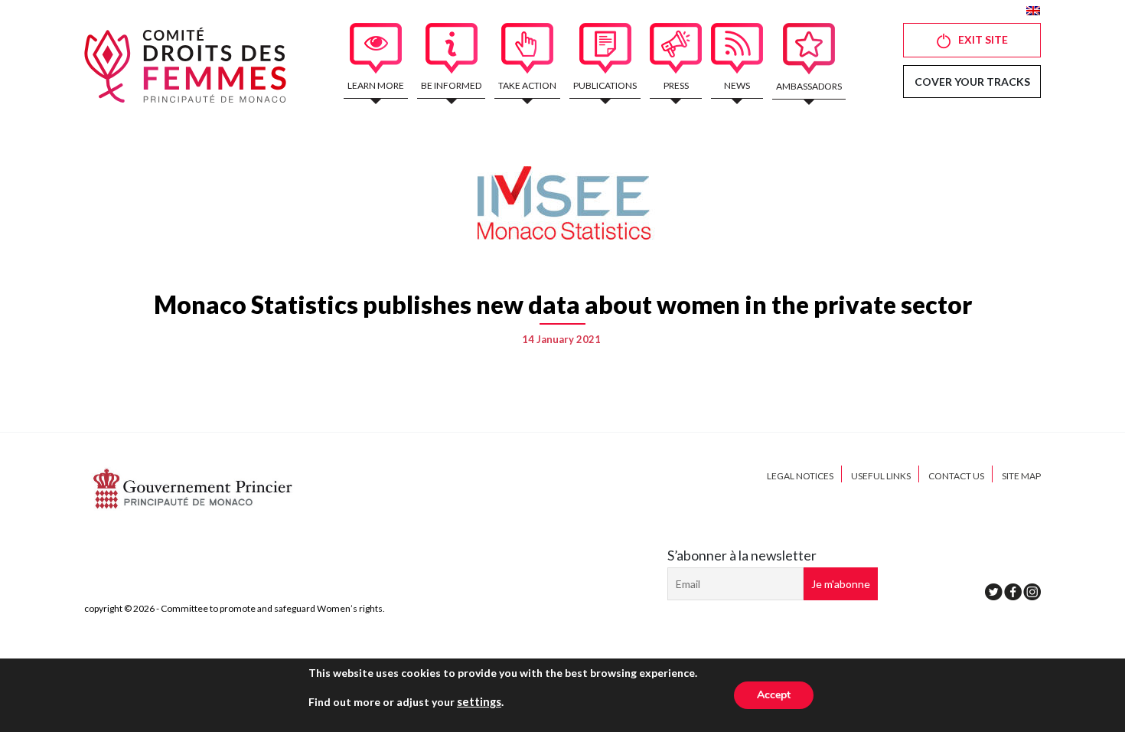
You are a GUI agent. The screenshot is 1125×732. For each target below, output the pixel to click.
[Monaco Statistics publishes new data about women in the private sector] (562, 206)
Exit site (983, 39)
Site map (1021, 476)
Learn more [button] (375, 85)
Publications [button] (605, 85)
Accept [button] (774, 695)
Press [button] (676, 85)
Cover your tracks (972, 81)
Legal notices (800, 476)
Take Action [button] (527, 85)
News (737, 85)
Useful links (881, 476)
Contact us (956, 476)
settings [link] (479, 701)
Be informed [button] (451, 85)
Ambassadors (809, 86)
